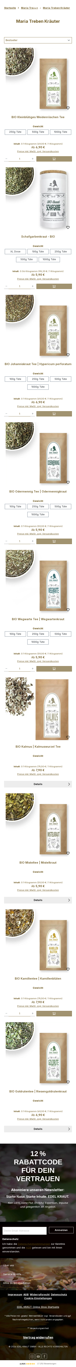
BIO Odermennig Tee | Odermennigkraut (38, 491)
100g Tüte (38, 251)
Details (38, 784)
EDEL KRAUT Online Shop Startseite (38, 1307)
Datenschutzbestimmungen (34, 1243)
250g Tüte (15, 131)
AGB (28, 1247)
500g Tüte (38, 131)
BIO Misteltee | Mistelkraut (38, 862)
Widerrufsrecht (40, 1294)
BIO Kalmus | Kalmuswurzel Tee (38, 746)
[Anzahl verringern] (6, 159)
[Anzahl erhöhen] (32, 159)
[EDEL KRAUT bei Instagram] (32, 1356)
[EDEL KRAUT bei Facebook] (44, 1356)
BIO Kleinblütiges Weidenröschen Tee (38, 117)
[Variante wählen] (54, 159)
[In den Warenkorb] (54, 1013)
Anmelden (61, 1230)
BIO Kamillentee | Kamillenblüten (38, 978)
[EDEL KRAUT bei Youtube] (38, 1356)
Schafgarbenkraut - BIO (38, 236)
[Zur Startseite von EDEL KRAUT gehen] (38, 5)
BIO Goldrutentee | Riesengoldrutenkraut (38, 1091)
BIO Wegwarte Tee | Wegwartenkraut (38, 619)
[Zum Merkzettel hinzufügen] (68, 108)
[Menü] (5, 5)
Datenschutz (59, 1294)
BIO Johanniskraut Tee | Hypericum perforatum (38, 364)
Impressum (15, 1294)
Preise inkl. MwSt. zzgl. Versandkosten (38, 151)
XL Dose (15, 251)
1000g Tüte (60, 131)
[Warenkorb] (65, 5)
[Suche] (11, 6)
